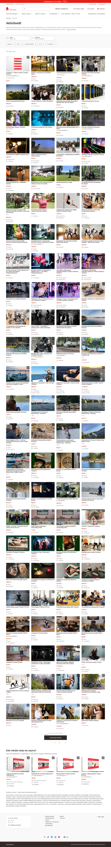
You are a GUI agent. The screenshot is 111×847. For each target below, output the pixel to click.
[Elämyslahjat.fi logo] (11, 9)
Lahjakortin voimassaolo (52, 822)
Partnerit (62, 818)
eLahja (47, 820)
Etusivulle (8, 18)
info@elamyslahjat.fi (15, 825)
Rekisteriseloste (49, 816)
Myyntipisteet (49, 825)
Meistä (62, 816)
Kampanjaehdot (49, 818)
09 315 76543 (14, 818)
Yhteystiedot (48, 823)
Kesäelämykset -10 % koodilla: (52, 1)
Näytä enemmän (71, 29)
